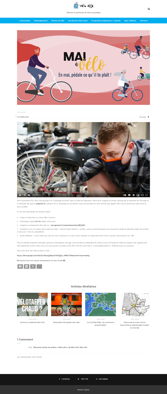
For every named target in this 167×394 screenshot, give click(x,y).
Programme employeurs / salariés (106, 20)
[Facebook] (148, 117)
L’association (24, 20)
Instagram (103, 379)
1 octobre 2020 (22, 117)
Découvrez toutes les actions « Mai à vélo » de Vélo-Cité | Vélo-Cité (60, 347)
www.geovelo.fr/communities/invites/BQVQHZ (68, 225)
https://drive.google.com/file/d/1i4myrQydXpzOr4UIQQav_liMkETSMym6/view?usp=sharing (53, 255)
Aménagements (41, 20)
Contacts (144, 20)
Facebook (66, 379)
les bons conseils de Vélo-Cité (32, 322)
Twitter (84, 379)
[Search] (149, 8)
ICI (132, 236)
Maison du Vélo (57, 20)
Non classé (21, 112)
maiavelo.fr (40, 203)
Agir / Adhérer (130, 20)
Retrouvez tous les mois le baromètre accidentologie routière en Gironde (134, 325)
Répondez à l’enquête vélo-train (66, 322)
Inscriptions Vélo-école (78, 20)
